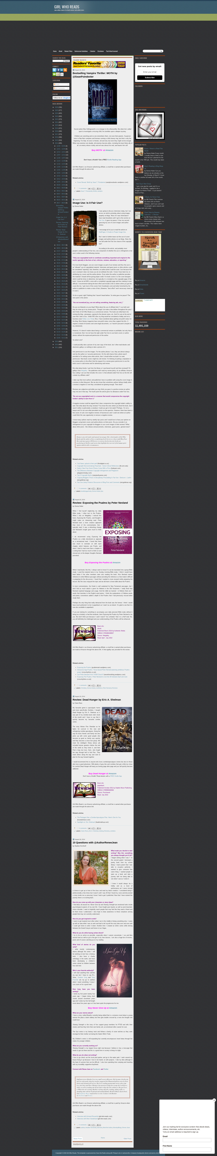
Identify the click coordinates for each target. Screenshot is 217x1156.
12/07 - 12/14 (61, 155)
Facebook (96, 1069)
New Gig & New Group (143, 184)
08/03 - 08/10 (61, 248)
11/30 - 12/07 (61, 158)
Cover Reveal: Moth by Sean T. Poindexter (91, 182)
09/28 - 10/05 (61, 185)
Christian (83, 688)
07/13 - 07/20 (61, 257)
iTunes (142, 293)
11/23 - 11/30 (61, 161)
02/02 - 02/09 (61, 326)
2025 (57, 110)
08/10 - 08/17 (61, 245)
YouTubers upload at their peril (87, 463)
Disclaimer (101, 51)
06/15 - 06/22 (61, 269)
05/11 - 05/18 (61, 284)
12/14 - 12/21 (61, 152)
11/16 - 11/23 (61, 164)
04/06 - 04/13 (61, 299)
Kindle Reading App (114, 160)
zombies (113, 831)
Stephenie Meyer (84, 1093)
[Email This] (91, 189)
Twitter (106, 1069)
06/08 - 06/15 (61, 272)
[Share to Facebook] (98, 189)
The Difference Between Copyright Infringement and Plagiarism (97, 470)
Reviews (115, 688)
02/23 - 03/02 (61, 317)
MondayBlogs (117, 1127)
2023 (57, 116)
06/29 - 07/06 (61, 263)
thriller (95, 191)
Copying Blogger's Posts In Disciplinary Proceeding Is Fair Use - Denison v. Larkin (104, 477)
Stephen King (82, 977)
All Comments (60, 88)
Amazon (142, 280)
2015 (57, 140)
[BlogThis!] (93, 189)
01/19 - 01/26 (61, 332)
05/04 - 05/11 (61, 287)
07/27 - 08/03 (61, 251)
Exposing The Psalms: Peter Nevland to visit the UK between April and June (102, 677)
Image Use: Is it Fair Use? (88, 202)
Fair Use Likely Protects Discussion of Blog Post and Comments (98, 482)
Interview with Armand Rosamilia (87, 1116)
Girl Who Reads (66, 7)
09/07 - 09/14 (61, 194)
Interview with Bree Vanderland (87, 1119)
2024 (57, 113)
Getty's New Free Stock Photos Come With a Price (94, 468)
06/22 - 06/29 (61, 266)
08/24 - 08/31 (61, 200)
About (60, 51)
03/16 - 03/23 (61, 308)
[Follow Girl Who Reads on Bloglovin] (62, 99)
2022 (57, 119)
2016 (57, 137)
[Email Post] (88, 188)
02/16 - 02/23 (61, 320)
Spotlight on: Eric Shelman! (86, 822)
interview (99, 1127)
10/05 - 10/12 (61, 182)
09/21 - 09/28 (61, 188)
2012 (57, 344)
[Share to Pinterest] (100, 189)
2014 (57, 143)
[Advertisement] (108, 32)
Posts (57, 84)
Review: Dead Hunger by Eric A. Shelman (97, 699)
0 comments (83, 188)
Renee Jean (126, 1127)
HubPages (102, 232)
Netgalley (84, 370)
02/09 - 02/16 (61, 323)
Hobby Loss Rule (87, 319)
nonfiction (99, 688)
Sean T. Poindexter (86, 191)
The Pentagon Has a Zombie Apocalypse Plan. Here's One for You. (99, 817)
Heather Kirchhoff (90, 1127)
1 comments (83, 685)
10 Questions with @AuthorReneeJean (95, 842)
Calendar (92, 51)
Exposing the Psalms (84, 667)
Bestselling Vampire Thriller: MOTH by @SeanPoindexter (95, 75)
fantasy (101, 831)
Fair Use (101, 220)
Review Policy (68, 51)
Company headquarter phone (140, 1153)
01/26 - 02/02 (61, 329)
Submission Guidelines (81, 51)
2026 (57, 107)
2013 (57, 341)
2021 (57, 122)
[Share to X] (96, 189)
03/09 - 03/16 (61, 311)
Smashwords (144, 285)
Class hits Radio (101, 1153)
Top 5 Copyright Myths (84, 475)
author (83, 1127)
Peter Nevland (107, 688)
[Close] (214, 1100)
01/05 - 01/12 (61, 338)
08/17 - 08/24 (61, 203)
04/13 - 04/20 (61, 296)
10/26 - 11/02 (61, 173)
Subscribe (150, 78)
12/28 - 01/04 (61, 146)
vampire (100, 191)
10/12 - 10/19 (61, 179)
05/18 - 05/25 (61, 281)
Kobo (141, 289)
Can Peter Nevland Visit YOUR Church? (90, 674)
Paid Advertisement (112, 51)
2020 (57, 125)
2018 (57, 131)
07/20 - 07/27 (61, 254)
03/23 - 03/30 (61, 305)
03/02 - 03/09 (61, 314)
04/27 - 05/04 (61, 290)
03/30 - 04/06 (61, 302)
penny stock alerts (157, 1153)
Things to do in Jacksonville (121, 1153)
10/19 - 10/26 (61, 176)
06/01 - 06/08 (61, 275)
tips (102, 491)
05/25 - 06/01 (61, 278)
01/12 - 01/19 (61, 335)
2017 (57, 134)
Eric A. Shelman (94, 831)
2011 (57, 347)
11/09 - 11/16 (61, 167)
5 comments (83, 488)
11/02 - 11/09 (61, 170)
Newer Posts (78, 1139)
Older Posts (127, 1139)
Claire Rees (84, 831)
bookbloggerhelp (86, 491)
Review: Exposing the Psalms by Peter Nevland (100, 502)
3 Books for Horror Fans (152, 197)
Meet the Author (107, 1127)
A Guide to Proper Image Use (116, 232)
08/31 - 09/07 (61, 197)
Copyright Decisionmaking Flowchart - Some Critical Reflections (98, 466)
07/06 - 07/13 (61, 260)
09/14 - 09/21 (61, 191)
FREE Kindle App (116, 776)
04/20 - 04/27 (61, 293)
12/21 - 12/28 (61, 149)
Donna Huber (96, 491)
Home (55, 51)
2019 (57, 128)
